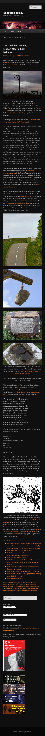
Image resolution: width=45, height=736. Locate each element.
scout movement (15, 591)
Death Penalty (19, 585)
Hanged (12, 587)
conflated (17, 534)
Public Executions (31, 587)
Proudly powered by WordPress (22, 732)
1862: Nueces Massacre (14, 578)
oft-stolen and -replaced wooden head (17, 203)
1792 (14, 589)
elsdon (25, 589)
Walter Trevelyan (26, 196)
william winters (32, 591)
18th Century (13, 583)
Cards (19, 31)
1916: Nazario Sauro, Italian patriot (18, 555)
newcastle (6, 591)
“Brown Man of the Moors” (11, 531)
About (12, 31)
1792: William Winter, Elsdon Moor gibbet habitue (15, 49)
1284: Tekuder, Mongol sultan (16, 557)
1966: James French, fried (15, 553)
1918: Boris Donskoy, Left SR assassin (19, 550)
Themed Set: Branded (14, 569)
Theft (38, 587)
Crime (12, 585)
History (17, 587)
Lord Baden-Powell (19, 392)
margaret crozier (33, 589)
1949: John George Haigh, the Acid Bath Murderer (23, 560)
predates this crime (29, 531)
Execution (33, 585)
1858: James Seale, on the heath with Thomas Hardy (24, 571)
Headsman (25, 56)
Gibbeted (6, 587)
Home (6, 31)
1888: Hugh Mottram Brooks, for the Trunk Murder (22, 567)
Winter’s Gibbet (13, 65)
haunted (36, 529)
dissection (12, 187)
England (26, 585)
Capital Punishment (24, 583)
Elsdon (7, 62)
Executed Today (13, 12)
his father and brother (17, 113)
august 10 (19, 589)
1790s (10, 589)
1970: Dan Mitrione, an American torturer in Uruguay (23, 548)
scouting (24, 591)
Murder (22, 587)
